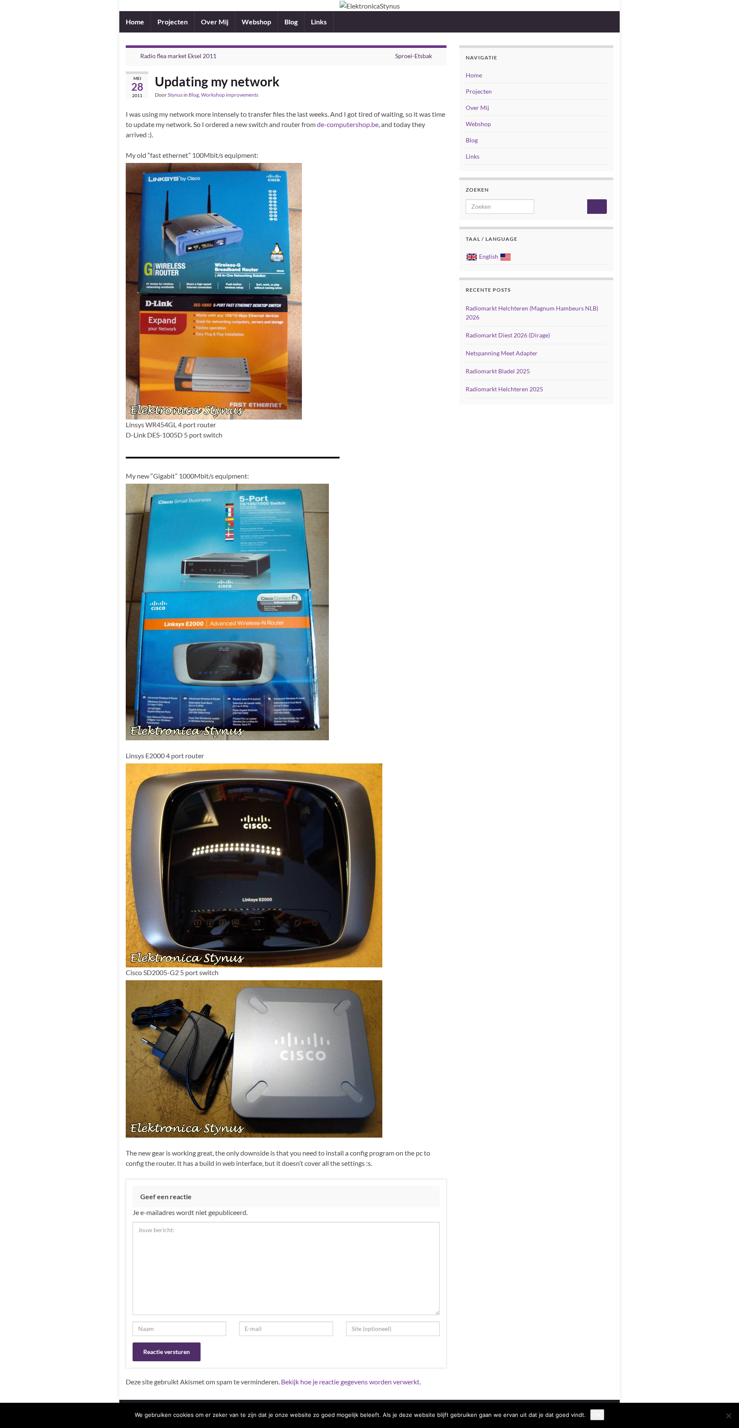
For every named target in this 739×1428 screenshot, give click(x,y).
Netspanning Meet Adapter (502, 353)
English (489, 256)
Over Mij (214, 22)
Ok (597, 1414)
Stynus (175, 95)
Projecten (172, 22)
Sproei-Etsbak (413, 55)
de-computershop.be (347, 124)
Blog (291, 22)
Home (135, 22)
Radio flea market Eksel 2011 (178, 55)
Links (319, 22)
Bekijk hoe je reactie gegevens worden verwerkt (350, 1382)
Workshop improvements (229, 95)
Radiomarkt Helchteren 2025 (504, 389)
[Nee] (728, 1415)
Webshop (256, 22)
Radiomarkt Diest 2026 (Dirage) (508, 335)
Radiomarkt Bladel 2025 (498, 371)
